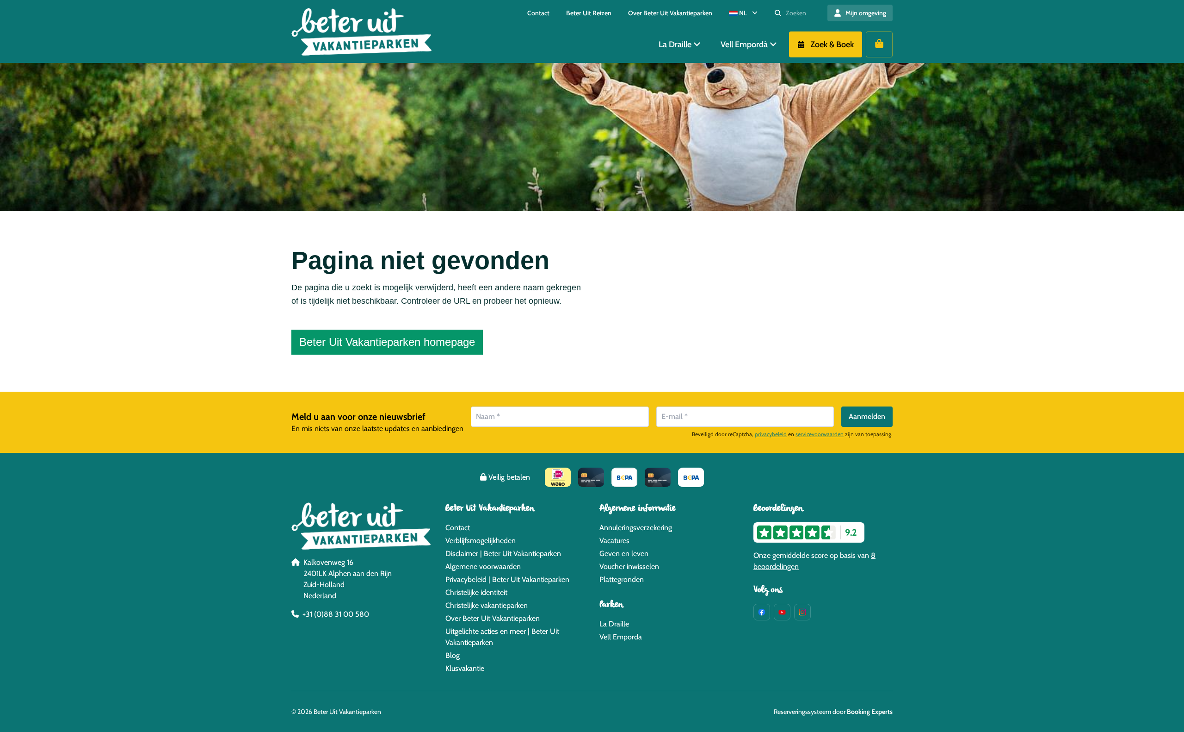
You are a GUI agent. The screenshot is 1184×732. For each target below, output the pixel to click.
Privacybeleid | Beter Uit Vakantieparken (507, 579)
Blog (452, 655)
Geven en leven (623, 553)
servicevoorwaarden (820, 434)
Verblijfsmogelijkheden (480, 540)
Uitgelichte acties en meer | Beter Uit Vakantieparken (502, 637)
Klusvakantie (464, 668)
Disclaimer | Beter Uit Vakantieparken (503, 553)
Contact (457, 527)
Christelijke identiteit (476, 592)
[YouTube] (782, 612)
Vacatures (614, 540)
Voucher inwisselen (629, 566)
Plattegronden (621, 579)
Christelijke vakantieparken (486, 605)
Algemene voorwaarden (483, 566)
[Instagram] (802, 612)
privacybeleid (771, 434)
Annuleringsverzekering (635, 527)
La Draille (614, 623)
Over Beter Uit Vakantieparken (492, 618)
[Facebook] (761, 612)
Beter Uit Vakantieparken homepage (387, 342)
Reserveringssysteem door (833, 711)
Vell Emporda (620, 636)
